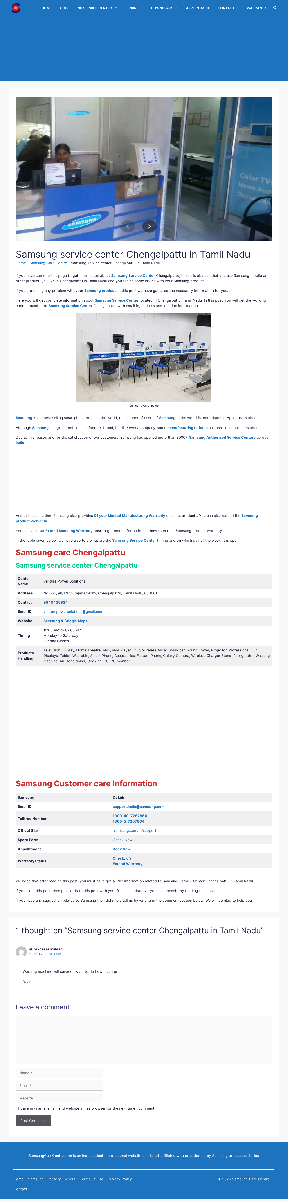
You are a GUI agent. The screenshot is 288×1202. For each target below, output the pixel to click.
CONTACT (226, 8)
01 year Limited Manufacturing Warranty (129, 515)
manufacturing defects (187, 427)
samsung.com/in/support (135, 830)
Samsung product (100, 290)
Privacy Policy (120, 1179)
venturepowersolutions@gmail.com (73, 611)
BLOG (63, 8)
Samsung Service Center (133, 275)
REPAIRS (131, 8)
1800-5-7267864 (128, 821)
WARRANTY (257, 8)
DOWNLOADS (162, 8)
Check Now (123, 839)
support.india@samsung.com (139, 806)
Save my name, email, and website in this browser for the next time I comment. (87, 1108)
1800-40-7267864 (130, 816)
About (70, 1179)
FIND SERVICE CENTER (93, 8)
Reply (27, 981)
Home (21, 263)
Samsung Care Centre (48, 263)
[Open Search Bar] (275, 8)
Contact (20, 1189)
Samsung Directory (44, 1179)
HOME (46, 8)
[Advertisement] (144, 49)
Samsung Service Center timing (140, 540)
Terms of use (91, 1179)
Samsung (40, 427)
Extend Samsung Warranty (68, 530)
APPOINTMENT (198, 8)
